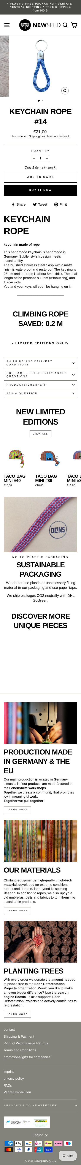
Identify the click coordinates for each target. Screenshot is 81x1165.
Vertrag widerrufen (17, 1092)
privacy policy (14, 1078)
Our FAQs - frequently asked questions (36, 375)
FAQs (8, 1085)
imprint (9, 1071)
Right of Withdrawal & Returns (26, 1043)
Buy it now (40, 189)
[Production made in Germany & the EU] (40, 723)
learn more (17, 809)
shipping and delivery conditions (29, 363)
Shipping (34, 136)
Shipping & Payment (19, 1036)
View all (40, 434)
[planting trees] (40, 942)
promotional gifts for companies (27, 1057)
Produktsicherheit (26, 384)
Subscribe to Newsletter (30, 1105)
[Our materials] (40, 841)
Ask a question (22, 393)
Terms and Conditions (20, 1050)
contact (9, 1029)
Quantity (40, 151)
